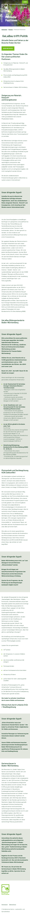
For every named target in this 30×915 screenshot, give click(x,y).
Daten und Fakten (8, 48)
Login (25, 2)
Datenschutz (12, 904)
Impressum (5, 904)
